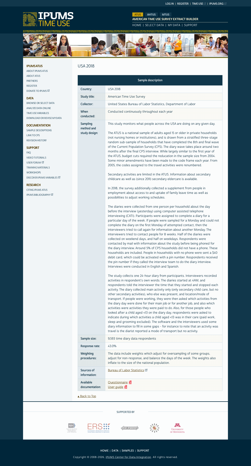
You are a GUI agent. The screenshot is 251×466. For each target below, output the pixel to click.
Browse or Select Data (40, 103)
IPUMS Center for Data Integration (128, 457)
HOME (104, 450)
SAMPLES (128, 450)
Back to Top (88, 396)
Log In (169, 3)
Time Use (197, 3)
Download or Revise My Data (44, 118)
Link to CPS (33, 135)
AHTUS (151, 14)
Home (136, 25)
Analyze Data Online (38, 108)
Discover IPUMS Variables (41, 177)
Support (191, 25)
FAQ (28, 152)
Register (183, 3)
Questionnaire (118, 382)
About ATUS (33, 76)
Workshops (33, 172)
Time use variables (37, 113)
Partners (32, 81)
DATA (115, 450)
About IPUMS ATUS (37, 71)
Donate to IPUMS (36, 91)
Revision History (36, 140)
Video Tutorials (36, 157)
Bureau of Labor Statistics (126, 370)
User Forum (33, 162)
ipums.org (216, 3)
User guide (115, 387)
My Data (174, 25)
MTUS (165, 14)
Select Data (154, 25)
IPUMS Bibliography (38, 195)
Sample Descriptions (39, 130)
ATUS (138, 14)
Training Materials (38, 167)
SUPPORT (143, 450)
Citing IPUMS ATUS (36, 190)
